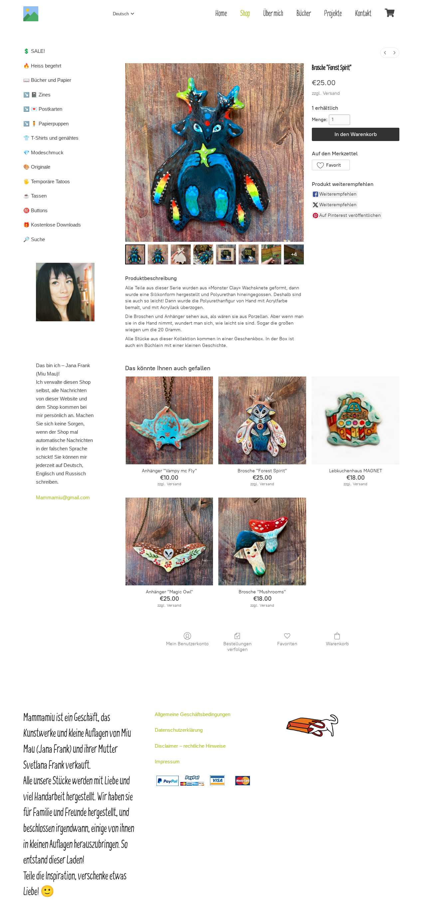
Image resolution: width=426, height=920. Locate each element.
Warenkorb (337, 644)
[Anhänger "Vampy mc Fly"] (169, 420)
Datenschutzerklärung (179, 730)
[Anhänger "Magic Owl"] (169, 541)
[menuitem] (385, 53)
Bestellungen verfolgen (237, 646)
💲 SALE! (34, 51)
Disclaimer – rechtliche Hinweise (190, 746)
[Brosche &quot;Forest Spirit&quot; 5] (249, 254)
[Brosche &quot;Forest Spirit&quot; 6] (271, 254)
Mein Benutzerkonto (187, 644)
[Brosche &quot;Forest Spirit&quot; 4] (226, 254)
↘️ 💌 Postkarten (42, 109)
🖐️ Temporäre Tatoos (46, 181)
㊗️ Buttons (35, 210)
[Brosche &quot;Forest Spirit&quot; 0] (135, 254)
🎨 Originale (36, 167)
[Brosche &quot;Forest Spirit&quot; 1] (158, 254)
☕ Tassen (35, 196)
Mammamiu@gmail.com (63, 497)
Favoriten (287, 644)
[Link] (30, 13)
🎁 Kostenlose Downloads (52, 225)
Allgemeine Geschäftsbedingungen (192, 714)
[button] (330, 165)
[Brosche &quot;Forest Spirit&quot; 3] (203, 254)
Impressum (167, 761)
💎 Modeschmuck (43, 152)
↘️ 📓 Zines (37, 94)
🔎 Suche (34, 239)
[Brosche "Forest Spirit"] (262, 420)
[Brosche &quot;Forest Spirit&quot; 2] (181, 254)
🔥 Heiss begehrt (42, 66)
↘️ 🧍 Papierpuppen (46, 123)
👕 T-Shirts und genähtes (51, 138)
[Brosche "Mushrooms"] (262, 541)
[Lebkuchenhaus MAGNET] (355, 420)
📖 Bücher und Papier (47, 80)
